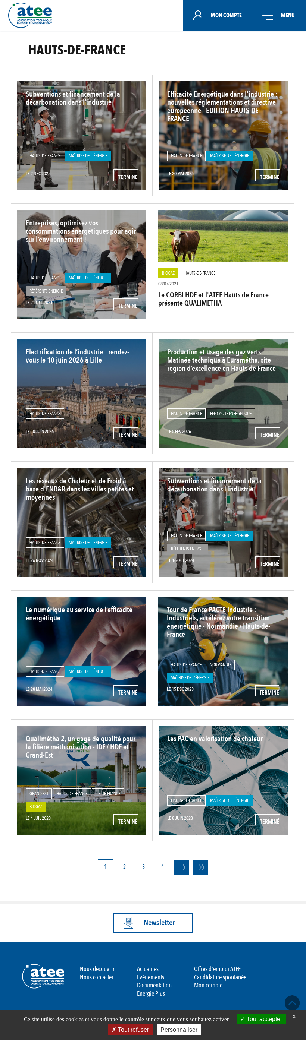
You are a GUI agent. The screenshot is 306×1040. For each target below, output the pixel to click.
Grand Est (38, 793)
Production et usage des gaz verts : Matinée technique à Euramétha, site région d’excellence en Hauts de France (221, 360)
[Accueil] (32, 15)
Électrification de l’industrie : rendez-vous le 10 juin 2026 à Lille (77, 356)
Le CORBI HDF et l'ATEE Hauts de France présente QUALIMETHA (213, 299)
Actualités (148, 969)
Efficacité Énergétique (231, 413)
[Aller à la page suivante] (182, 867)
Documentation (154, 985)
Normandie (220, 664)
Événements (150, 977)
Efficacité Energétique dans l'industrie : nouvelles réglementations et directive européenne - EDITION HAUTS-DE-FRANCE (222, 106)
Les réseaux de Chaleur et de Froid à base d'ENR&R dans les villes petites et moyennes (80, 489)
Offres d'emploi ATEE (217, 969)
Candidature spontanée (220, 977)
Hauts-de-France (44, 155)
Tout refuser (132, 1030)
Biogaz (168, 273)
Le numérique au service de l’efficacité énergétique (79, 614)
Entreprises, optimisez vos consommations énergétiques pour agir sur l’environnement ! (81, 231)
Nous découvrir (97, 969)
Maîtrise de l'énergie (88, 155)
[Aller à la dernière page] (201, 867)
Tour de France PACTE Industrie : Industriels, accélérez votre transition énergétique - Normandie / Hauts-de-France (218, 622)
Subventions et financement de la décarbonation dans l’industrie (73, 98)
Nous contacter (96, 977)
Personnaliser (178, 1030)
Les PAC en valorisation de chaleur (215, 739)
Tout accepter (263, 1019)
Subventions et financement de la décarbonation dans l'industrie (214, 485)
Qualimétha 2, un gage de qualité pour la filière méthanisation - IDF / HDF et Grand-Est (80, 747)
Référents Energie (46, 291)
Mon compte (208, 985)
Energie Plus (151, 993)
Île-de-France (108, 793)
